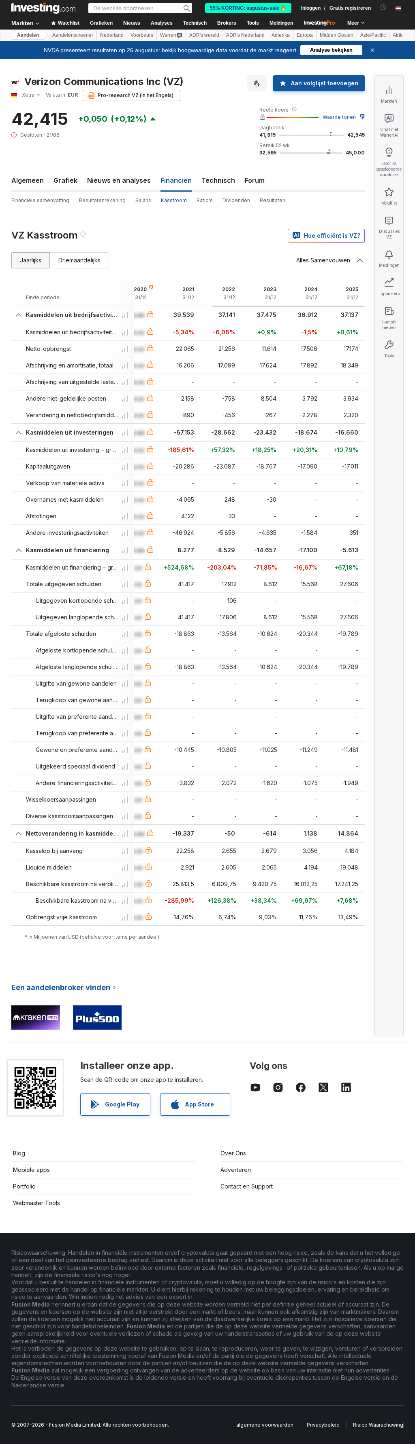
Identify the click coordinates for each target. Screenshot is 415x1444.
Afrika (399, 35)
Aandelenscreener (72, 35)
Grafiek (65, 180)
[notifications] (383, 7)
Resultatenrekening (102, 200)
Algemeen (27, 180)
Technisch (218, 180)
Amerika (281, 35)
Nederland (112, 35)
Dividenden (236, 200)
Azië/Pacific (373, 35)
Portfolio (24, 1186)
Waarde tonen (339, 117)
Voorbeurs (141, 35)
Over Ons (233, 1153)
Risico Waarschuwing (378, 1425)
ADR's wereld (204, 35)
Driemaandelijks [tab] (79, 260)
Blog (19, 1153)
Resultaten (272, 200)
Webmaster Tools (36, 1202)
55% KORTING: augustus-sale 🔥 (248, 8)
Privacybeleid (323, 1425)
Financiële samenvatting (40, 200)
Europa (305, 35)
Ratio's (205, 200)
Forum (255, 180)
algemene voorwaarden (264, 1425)
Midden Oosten (336, 35)
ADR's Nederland (245, 35)
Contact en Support (246, 1186)
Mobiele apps (31, 1169)
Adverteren (235, 1169)
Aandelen (28, 35)
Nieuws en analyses (119, 180)
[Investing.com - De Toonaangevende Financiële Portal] (43, 8)
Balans (143, 200)
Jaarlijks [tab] (30, 260)
